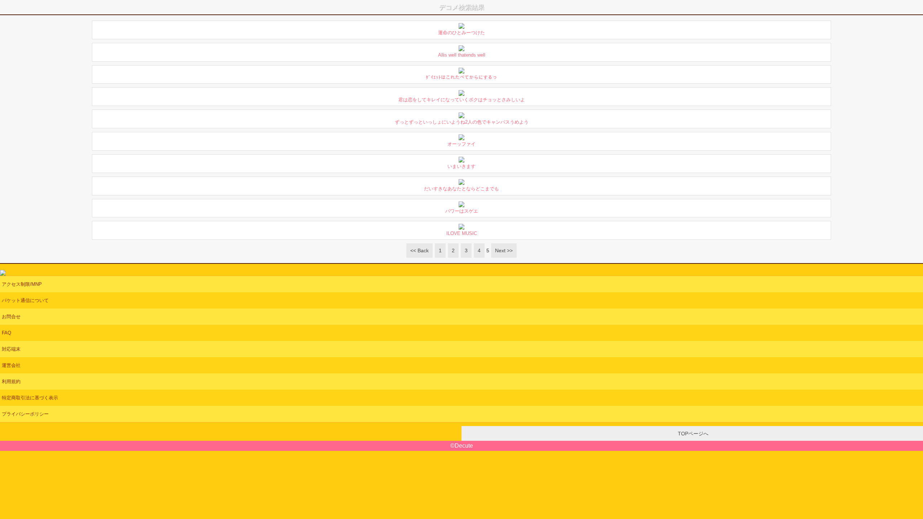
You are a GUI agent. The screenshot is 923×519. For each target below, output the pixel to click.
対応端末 (11, 349)
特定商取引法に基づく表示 (30, 397)
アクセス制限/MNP (22, 284)
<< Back (419, 250)
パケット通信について (25, 300)
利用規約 (11, 381)
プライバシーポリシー (25, 414)
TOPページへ (692, 433)
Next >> (504, 250)
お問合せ (11, 316)
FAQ (6, 333)
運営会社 (11, 365)
